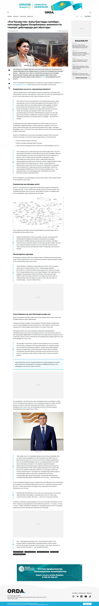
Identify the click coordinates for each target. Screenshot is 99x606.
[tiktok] (90, 597)
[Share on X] (9, 83)
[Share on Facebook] (9, 70)
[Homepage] (49, 12)
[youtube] (85, 597)
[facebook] (81, 597)
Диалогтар (30, 16)
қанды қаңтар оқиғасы (20, 554)
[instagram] (73, 597)
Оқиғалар (15, 16)
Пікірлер (9, 16)
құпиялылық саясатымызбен (37, 604)
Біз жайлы (75, 593)
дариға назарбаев (19, 551)
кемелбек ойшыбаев (30, 551)
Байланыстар (82, 593)
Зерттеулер (23, 16)
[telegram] (77, 597)
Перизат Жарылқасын (63, 30)
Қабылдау (87, 603)
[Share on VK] (9, 88)
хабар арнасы (55, 551)
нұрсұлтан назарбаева (43, 551)
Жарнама (89, 593)
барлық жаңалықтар (81, 77)
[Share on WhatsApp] (9, 79)
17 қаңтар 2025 (12, 30)
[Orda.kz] (16, 594)
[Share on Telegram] (9, 74)
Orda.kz (43, 77)
